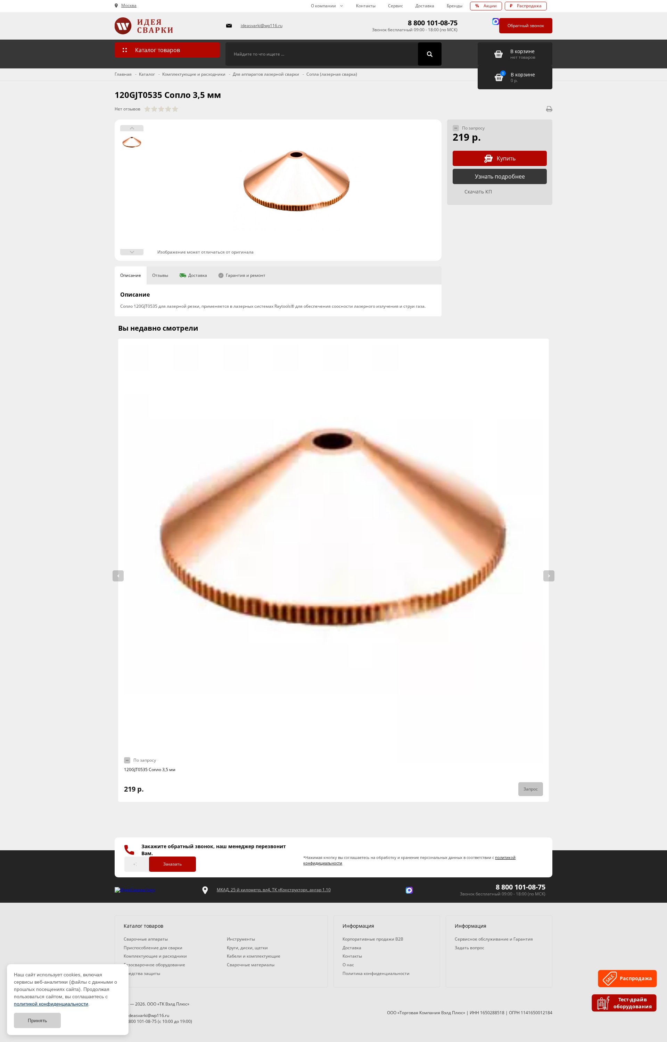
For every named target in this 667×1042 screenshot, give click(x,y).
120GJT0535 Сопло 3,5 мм (149, 769)
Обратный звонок (526, 25)
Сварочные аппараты (146, 939)
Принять (37, 1020)
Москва (129, 5)
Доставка (424, 6)
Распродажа (526, 6)
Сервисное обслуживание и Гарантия (494, 939)
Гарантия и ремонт (245, 275)
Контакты (366, 6)
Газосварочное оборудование (154, 965)
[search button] (430, 54)
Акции (486, 6)
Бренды (454, 6)
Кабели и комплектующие (253, 956)
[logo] (135, 890)
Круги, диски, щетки (247, 948)
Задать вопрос (469, 948)
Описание (130, 275)
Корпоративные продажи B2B (373, 939)
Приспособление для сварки (153, 948)
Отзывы (160, 275)
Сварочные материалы (250, 965)
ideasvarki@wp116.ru (261, 25)
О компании (323, 6)
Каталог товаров (157, 50)
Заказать (172, 864)
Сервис (395, 6)
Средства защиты (142, 973)
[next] (548, 575)
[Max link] (495, 21)
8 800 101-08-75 (433, 22)
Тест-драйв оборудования (633, 1002)
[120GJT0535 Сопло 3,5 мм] (296, 190)
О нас (348, 965)
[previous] (118, 575)
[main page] (166, 25)
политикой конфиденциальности (51, 1004)
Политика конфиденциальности (376, 973)
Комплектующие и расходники (155, 956)
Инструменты (241, 939)
